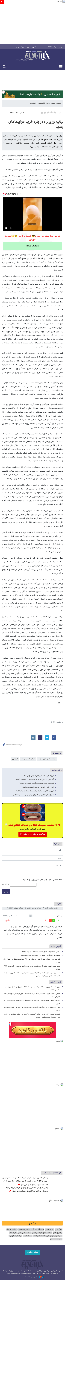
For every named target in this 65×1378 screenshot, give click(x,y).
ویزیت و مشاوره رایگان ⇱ (32, 834)
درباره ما (28, 47)
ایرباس (15, 758)
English (50, 47)
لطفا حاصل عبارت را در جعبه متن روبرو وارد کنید (43, 879)
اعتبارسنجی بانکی (24, 1232)
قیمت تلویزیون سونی (25, 1229)
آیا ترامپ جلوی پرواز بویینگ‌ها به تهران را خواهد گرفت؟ (34, 779)
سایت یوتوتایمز (56, 1235)
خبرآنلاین (32, 56)
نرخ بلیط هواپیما (15, 1235)
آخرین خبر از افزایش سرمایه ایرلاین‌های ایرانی (38, 787)
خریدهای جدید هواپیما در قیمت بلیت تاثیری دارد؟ (36, 783)
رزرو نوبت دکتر (56, 1239)
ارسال (6, 891)
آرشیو (17, 47)
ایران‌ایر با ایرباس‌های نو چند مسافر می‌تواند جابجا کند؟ (35, 791)
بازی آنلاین (39, 1229)
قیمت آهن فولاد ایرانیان (42, 1232)
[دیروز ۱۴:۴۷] (56, 1181)
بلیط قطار (12, 1232)
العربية (55, 47)
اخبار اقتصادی (43, 103)
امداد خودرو (27, 1235)
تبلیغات (22, 47)
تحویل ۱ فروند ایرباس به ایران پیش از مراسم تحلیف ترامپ (33, 794)
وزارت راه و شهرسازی (47, 758)
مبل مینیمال (11, 1229)
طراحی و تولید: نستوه (31, 1277)
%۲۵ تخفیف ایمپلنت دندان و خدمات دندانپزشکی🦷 (32, 825)
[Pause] (6, 228)
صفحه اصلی (56, 103)
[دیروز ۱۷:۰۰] (56, 1191)
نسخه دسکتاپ (32, 1252)
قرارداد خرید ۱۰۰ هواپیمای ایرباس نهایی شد (39, 775)
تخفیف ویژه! (32, 246)
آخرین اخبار (56, 946)
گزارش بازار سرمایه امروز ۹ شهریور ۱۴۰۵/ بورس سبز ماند (41, 951)
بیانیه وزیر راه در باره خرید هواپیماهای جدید (35, 124)
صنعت (32, 103)
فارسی (61, 47)
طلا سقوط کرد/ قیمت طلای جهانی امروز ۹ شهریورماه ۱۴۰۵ (40, 955)
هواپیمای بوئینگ (28, 758)
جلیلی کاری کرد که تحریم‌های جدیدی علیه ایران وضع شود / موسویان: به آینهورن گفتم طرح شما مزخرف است (26, 1189)
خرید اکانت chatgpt (41, 1235)
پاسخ (7, 920)
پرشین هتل (57, 1232)
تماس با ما (33, 47)
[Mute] (10, 228)
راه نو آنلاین (49, 1229)
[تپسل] (3, 92)
